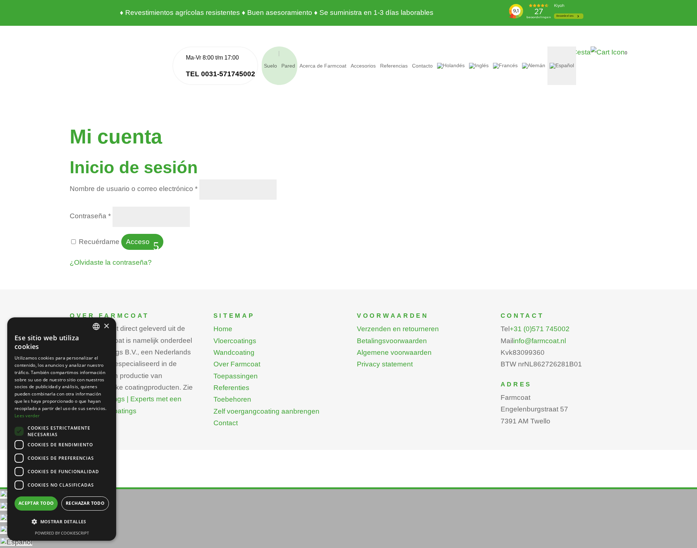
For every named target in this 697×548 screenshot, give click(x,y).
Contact (225, 423)
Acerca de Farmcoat (322, 66)
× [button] (106, 326)
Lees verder (27, 416)
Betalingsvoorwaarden (392, 341)
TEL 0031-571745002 (220, 74)
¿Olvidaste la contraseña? (111, 262)
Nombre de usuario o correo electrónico (133, 188)
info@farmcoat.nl (539, 341)
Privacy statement (385, 364)
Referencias (394, 66)
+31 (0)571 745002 (540, 329)
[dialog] (61, 429)
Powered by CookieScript (62, 533)
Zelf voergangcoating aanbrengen (266, 411)
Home (222, 329)
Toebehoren (232, 399)
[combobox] (96, 326)
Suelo (270, 66)
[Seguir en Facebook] (607, 468)
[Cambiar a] (451, 65)
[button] (62, 521)
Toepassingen (235, 376)
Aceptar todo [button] (36, 503)
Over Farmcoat (236, 364)
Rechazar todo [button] (85, 503)
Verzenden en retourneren (398, 329)
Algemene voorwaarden (394, 352)
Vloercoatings (234, 341)
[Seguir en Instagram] (621, 468)
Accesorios (363, 66)
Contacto (422, 66)
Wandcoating (233, 352)
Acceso (138, 241)
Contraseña (90, 216)
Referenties (231, 387)
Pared (288, 66)
